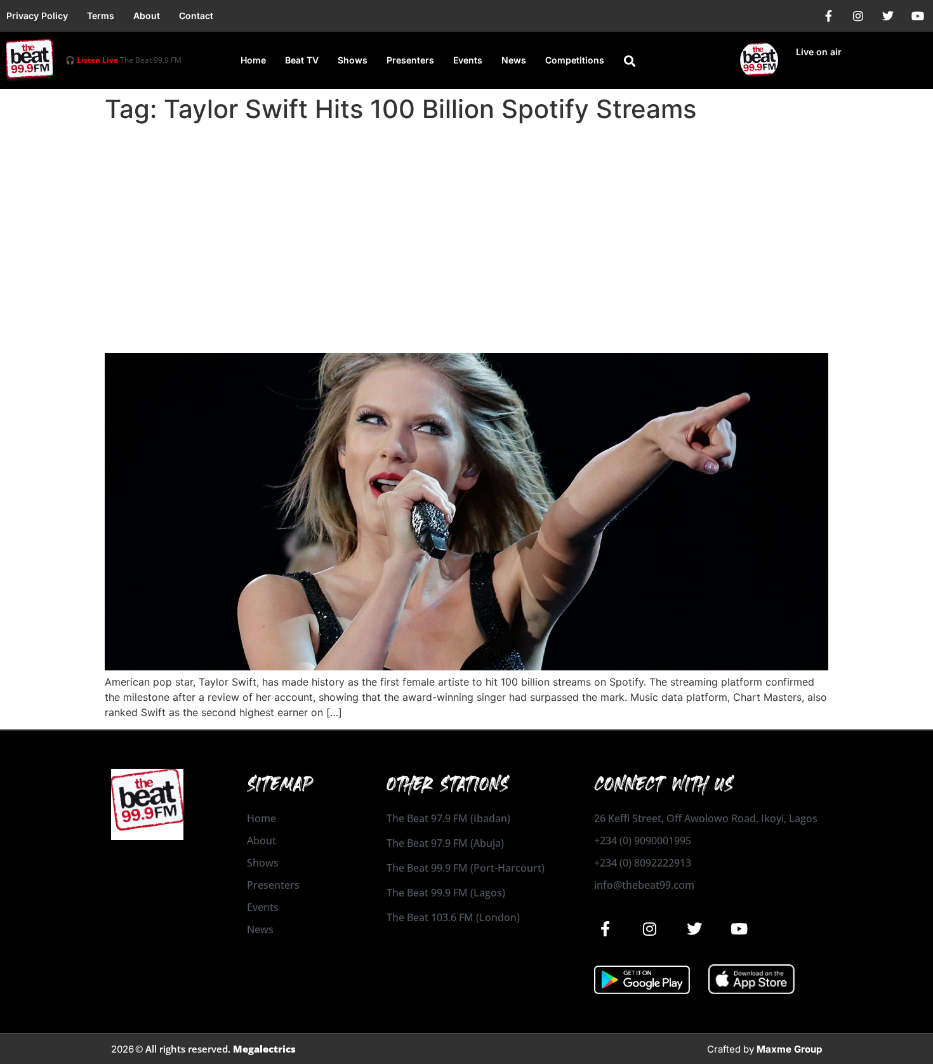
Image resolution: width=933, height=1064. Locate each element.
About (146, 15)
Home (253, 60)
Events (467, 60)
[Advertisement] (466, 223)
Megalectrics (264, 1048)
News (513, 60)
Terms (100, 15)
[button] (629, 61)
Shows (352, 60)
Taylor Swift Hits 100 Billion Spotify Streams (316, 330)
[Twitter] (888, 16)
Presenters (410, 60)
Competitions (574, 60)
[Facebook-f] (828, 16)
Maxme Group (789, 1049)
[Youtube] (917, 16)
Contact (196, 15)
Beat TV (302, 60)
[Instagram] (858, 16)
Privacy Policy (37, 15)
